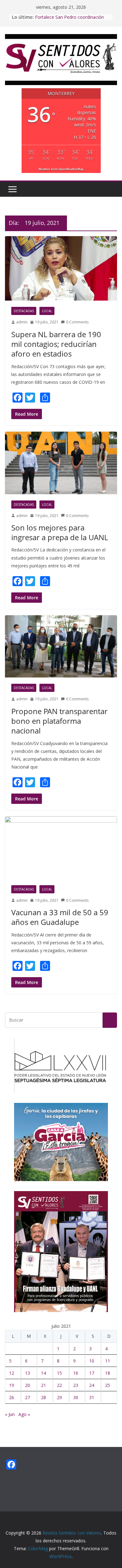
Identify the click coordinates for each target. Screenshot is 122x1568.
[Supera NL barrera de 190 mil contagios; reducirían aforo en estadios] (61, 268)
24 (91, 1385)
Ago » (24, 1414)
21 (43, 1385)
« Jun (10, 1414)
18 (107, 1373)
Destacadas (24, 311)
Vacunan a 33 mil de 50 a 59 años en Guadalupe (59, 917)
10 (91, 1361)
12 (11, 1373)
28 (43, 1397)
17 (91, 1373)
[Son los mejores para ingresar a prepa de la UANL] (61, 463)
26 (11, 1397)
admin (22, 322)
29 (59, 1397)
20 (27, 1385)
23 (75, 1385)
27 (27, 1397)
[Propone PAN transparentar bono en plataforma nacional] (61, 646)
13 (27, 1373)
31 (91, 1397)
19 (11, 1385)
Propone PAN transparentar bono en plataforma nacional (59, 721)
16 (75, 1373)
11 (107, 1361)
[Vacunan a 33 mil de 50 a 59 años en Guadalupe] (61, 847)
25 (107, 1385)
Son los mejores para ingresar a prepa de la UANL (59, 532)
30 (75, 1397)
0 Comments (77, 322)
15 (59, 1373)
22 (59, 1385)
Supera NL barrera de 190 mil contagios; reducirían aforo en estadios (56, 344)
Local (47, 311)
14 (43, 1373)
